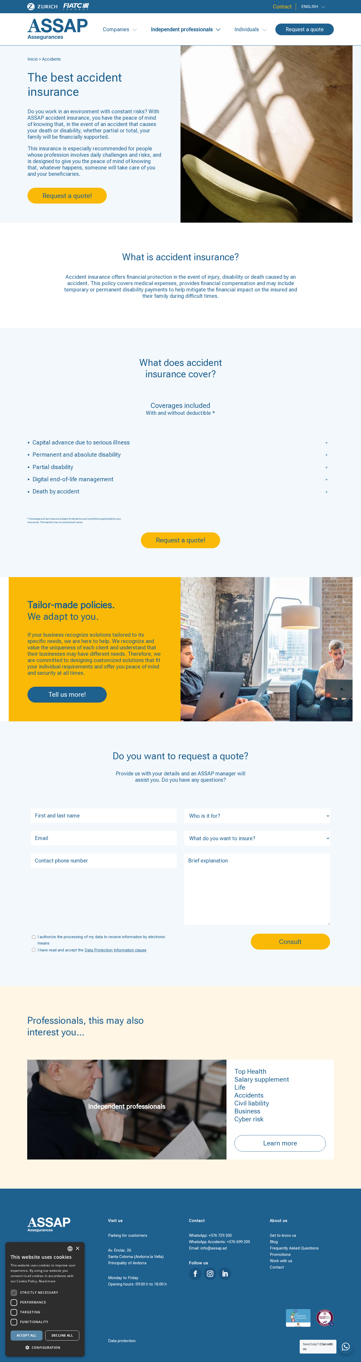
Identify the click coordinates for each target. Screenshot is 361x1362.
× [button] (77, 1249)
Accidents (248, 1095)
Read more (47, 1281)
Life (239, 1087)
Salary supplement (261, 1079)
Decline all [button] (62, 1335)
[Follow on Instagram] (210, 1273)
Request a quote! (67, 196)
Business (247, 1111)
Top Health (250, 1071)
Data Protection (99, 950)
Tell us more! (67, 694)
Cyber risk (248, 1119)
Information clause (130, 950)
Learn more (280, 1143)
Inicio (32, 59)
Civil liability (251, 1103)
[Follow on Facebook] (195, 1273)
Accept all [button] (26, 1335)
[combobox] (70, 1248)
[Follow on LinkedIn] (225, 1273)
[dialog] (45, 1299)
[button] (45, 1347)
